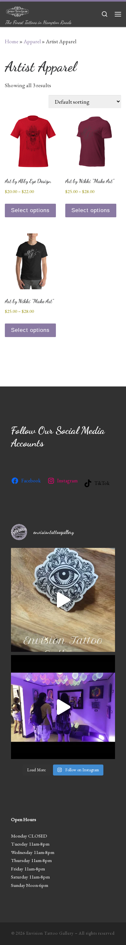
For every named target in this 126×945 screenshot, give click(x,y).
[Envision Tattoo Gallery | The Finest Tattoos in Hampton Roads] (17, 10)
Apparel (32, 41)
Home (11, 41)
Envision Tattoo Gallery (50, 933)
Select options (30, 210)
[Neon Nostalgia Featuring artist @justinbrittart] (63, 707)
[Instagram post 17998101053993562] (63, 600)
